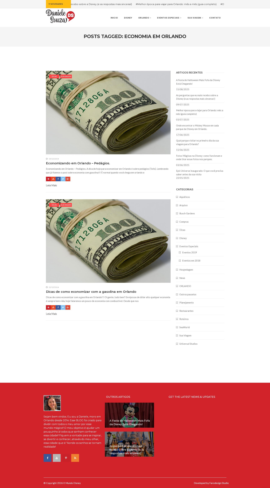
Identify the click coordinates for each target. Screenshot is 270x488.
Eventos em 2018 (191, 260)
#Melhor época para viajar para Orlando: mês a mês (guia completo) (157, 4)
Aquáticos (184, 197)
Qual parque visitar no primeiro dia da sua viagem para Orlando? (197, 142)
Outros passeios (187, 294)
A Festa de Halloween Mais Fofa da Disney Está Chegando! (198, 82)
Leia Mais (51, 185)
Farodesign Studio (219, 482)
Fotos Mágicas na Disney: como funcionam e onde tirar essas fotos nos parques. (199, 157)
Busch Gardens (187, 213)
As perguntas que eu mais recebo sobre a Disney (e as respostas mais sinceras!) (197, 97)
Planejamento (186, 302)
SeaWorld (184, 327)
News (182, 278)
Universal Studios (188, 343)
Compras (184, 221)
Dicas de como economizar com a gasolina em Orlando (91, 292)
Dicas (54, 76)
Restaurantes (186, 310)
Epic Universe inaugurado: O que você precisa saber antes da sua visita (199, 172)
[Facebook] (58, 179)
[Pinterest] (48, 179)
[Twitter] (63, 179)
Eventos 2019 (189, 252)
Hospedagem (186, 269)
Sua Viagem (66, 76)
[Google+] (67, 179)
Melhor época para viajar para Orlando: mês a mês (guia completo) (199, 112)
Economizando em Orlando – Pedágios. (78, 163)
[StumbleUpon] (53, 179)
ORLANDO (185, 286)
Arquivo (183, 205)
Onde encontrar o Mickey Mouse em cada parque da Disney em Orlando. (197, 127)
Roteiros (184, 319)
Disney (183, 238)
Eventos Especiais (188, 246)
